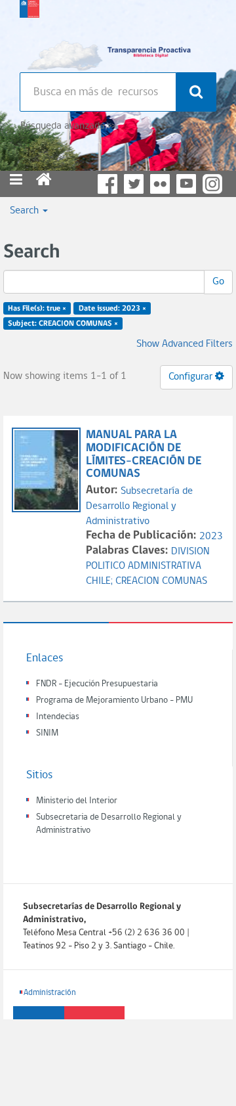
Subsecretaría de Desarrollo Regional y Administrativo (139, 506)
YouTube (186, 184)
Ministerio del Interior (76, 801)
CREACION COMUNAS (161, 581)
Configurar (191, 377)
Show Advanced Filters (184, 344)
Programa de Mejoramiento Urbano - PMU (114, 700)
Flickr (160, 184)
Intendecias (57, 717)
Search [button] (25, 211)
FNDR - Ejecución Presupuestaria (97, 684)
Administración (50, 992)
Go (218, 281)
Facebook (107, 184)
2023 (211, 536)
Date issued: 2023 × (112, 309)
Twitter (134, 184)
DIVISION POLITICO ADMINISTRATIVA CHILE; (148, 566)
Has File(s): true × (37, 309)
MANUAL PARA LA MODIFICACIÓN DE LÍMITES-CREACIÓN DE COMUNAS (143, 454)
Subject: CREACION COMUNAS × (63, 324)
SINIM (47, 733)
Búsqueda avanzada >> (67, 126)
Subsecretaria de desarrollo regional (29, 33)
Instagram (212, 184)
